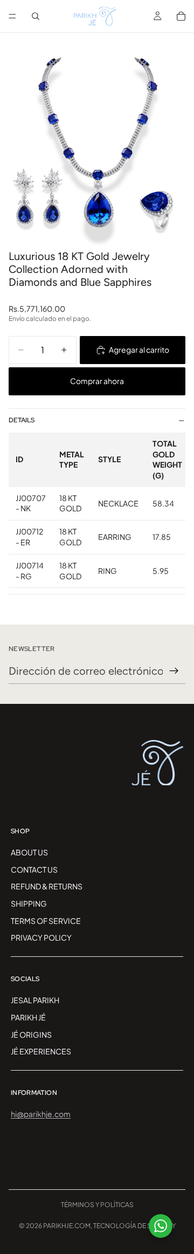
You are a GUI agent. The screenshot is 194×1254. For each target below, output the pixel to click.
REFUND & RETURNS (46, 886)
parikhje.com (67, 1226)
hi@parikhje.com (41, 1114)
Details (21, 420)
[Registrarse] (174, 671)
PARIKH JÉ (28, 1017)
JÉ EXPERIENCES (41, 1051)
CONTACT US (34, 869)
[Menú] (12, 16)
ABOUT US (29, 852)
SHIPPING (29, 903)
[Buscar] (35, 16)
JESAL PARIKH (35, 1000)
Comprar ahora (97, 381)
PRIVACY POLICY (41, 937)
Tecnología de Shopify (134, 1226)
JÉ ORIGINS (31, 1034)
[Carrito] (181, 16)
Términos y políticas (97, 1205)
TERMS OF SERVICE (46, 921)
